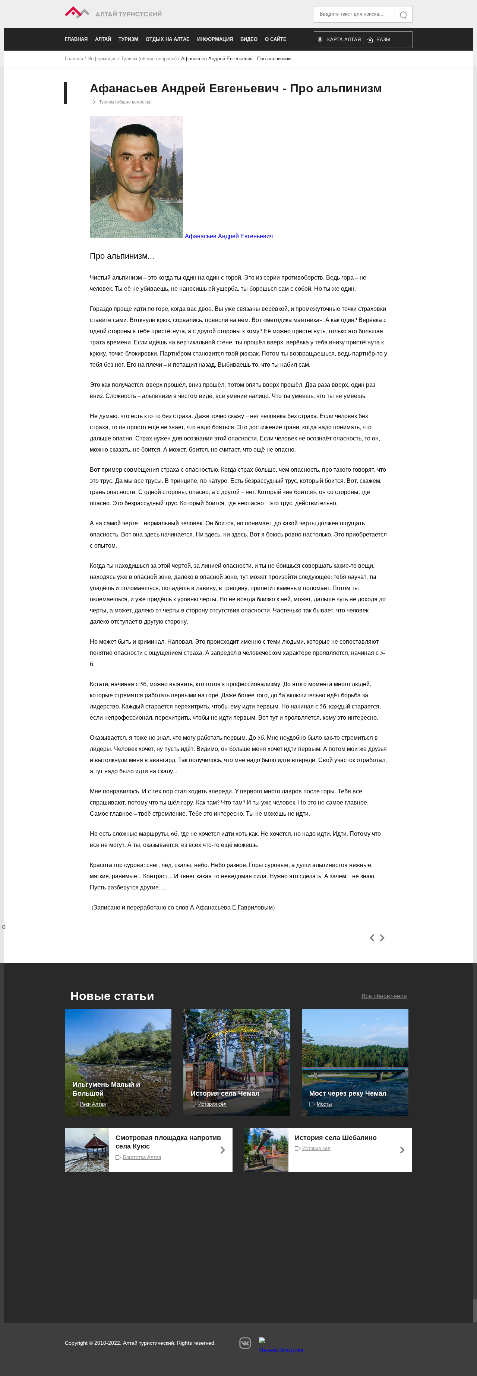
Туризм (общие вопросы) (149, 58)
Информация (215, 39)
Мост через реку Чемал (347, 1093)
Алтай (103, 39)
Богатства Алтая (142, 1157)
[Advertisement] (227, 1239)
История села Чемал (225, 1093)
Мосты (324, 1104)
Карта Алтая (344, 39)
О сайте (276, 39)
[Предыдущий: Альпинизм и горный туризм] (372, 938)
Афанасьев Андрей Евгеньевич (229, 236)
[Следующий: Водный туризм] (382, 938)
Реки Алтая (93, 1104)
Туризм (128, 39)
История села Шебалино (336, 1137)
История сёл (212, 1104)
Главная (76, 39)
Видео (249, 39)
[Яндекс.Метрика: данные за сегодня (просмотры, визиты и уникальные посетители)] (281, 1347)
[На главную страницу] (152, 13)
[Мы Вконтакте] (245, 1343)
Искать (404, 15)
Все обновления (384, 996)
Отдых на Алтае (168, 39)
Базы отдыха (387, 41)
